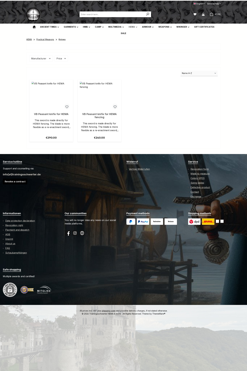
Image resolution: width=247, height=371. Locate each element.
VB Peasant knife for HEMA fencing (99, 116)
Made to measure (200, 173)
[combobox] (112, 14)
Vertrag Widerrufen (139, 169)
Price (59, 58)
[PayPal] (130, 221)
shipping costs (108, 311)
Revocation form (200, 169)
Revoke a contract (15, 181)
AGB (7, 234)
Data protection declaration (20, 220)
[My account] (203, 14)
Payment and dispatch (17, 229)
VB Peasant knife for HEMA (51, 114)
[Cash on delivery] (157, 221)
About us (10, 243)
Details (51, 136)
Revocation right (14, 225)
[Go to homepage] (33, 14)
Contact (195, 192)
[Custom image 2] (208, 221)
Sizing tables (197, 182)
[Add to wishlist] (67, 106)
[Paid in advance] (171, 221)
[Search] (147, 14)
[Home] (34, 27)
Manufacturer (39, 58)
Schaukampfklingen (16, 252)
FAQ (7, 248)
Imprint (9, 239)
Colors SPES (198, 178)
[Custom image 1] (143, 221)
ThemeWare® (158, 314)
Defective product (200, 187)
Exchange (196, 196)
